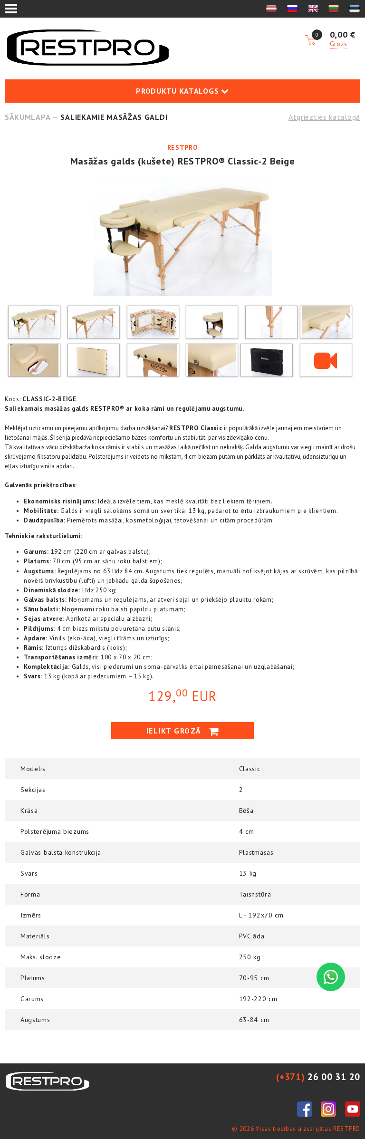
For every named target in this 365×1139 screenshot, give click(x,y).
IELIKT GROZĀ (175, 730)
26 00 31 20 (318, 1076)
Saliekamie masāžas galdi (113, 117)
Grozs (338, 44)
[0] (310, 40)
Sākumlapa (27, 117)
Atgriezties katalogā (324, 117)
